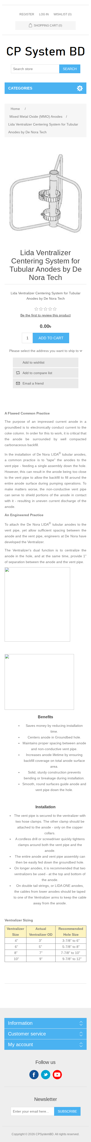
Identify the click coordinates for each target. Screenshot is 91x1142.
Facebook (34, 1074)
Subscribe (67, 1111)
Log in (44, 14)
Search (70, 69)
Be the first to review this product (45, 315)
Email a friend (33, 383)
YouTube (57, 1074)
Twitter (45, 1074)
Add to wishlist (33, 362)
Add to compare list (37, 373)
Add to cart (51, 338)
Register (26, 14)
